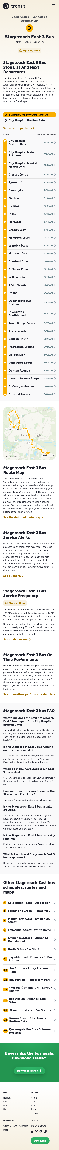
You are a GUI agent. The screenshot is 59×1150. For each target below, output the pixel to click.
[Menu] (53, 6)
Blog (5, 1101)
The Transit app (36, 556)
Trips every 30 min (31, 50)
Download (40, 1140)
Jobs (33, 1105)
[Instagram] (32, 1131)
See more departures (17, 128)
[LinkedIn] (45, 1131)
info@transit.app (39, 1125)
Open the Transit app (13, 543)
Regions (7, 1097)
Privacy (34, 1109)
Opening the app (46, 491)
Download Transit (27, 1070)
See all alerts (12, 575)
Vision (34, 1097)
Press (6, 1105)
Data (5, 1129)
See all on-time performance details (28, 694)
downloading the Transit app (36, 762)
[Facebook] (40, 1131)
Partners (9, 1120)
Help (5, 1109)
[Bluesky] (36, 1131)
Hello (6, 1092)
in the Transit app (39, 818)
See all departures (15, 639)
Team (33, 1101)
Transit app (46, 619)
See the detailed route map (22, 517)
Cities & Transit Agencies (15, 1125)
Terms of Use (37, 1113)
